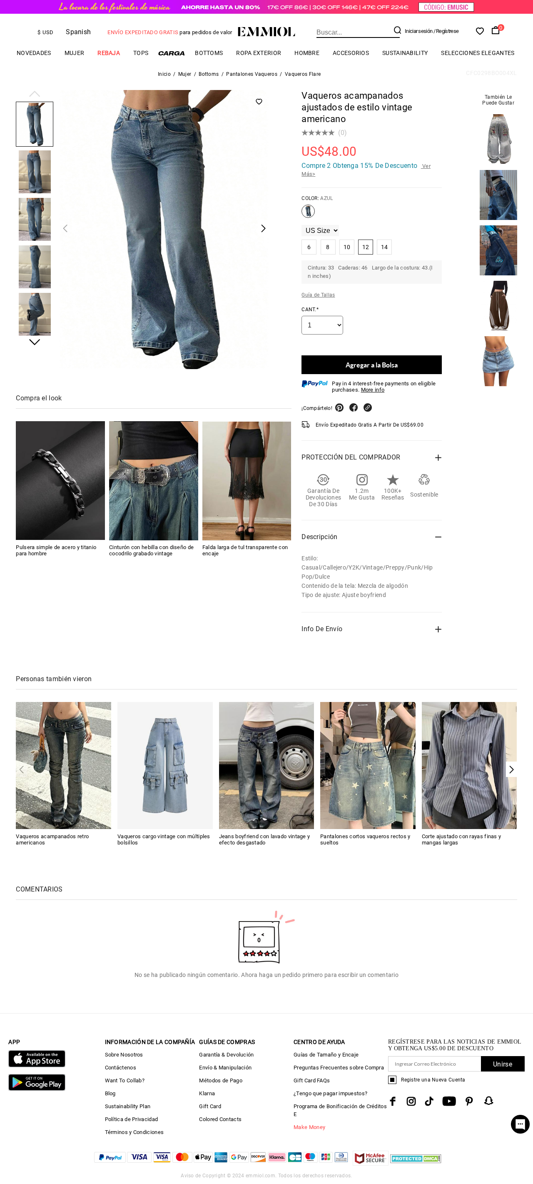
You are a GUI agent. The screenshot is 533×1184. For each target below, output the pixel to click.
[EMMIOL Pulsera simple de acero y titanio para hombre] (60, 481)
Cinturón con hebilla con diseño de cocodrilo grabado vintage (151, 551)
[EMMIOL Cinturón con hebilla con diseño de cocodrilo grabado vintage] (153, 481)
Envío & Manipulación (225, 1067)
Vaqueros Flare (303, 74)
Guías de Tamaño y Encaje (326, 1055)
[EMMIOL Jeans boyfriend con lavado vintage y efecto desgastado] (266, 765)
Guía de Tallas (318, 295)
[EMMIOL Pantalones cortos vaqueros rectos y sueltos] (368, 765)
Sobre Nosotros (124, 1055)
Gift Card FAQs (312, 1080)
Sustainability (405, 53)
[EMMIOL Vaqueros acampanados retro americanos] (63, 765)
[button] (34, 94)
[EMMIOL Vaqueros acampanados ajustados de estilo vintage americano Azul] (308, 214)
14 (384, 247)
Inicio (164, 74)
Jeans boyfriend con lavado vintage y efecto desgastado (264, 839)
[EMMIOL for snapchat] (488, 1100)
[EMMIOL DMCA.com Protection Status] (415, 1163)
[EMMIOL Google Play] (36, 1089)
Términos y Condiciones (134, 1132)
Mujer (75, 53)
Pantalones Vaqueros (251, 74)
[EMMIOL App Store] (36, 1065)
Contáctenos (120, 1067)
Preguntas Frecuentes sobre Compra (339, 1067)
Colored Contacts (220, 1119)
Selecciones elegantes (477, 53)
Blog (110, 1093)
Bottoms (209, 53)
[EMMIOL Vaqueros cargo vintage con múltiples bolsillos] (165, 765)
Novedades (34, 53)
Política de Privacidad (131, 1119)
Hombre (306, 53)
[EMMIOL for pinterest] (469, 1101)
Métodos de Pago (220, 1080)
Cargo (171, 53)
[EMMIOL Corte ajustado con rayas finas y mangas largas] (469, 765)
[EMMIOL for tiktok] (429, 1101)
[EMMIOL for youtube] (449, 1101)
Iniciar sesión (418, 31)
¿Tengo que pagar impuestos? (330, 1093)
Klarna (207, 1093)
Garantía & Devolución (226, 1055)
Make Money (309, 1127)
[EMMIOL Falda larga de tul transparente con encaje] (246, 481)
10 (347, 247)
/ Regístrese (446, 31)
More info (373, 390)
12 (365, 247)
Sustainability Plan (128, 1106)
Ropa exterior (258, 53)
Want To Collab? (125, 1080)
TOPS (140, 53)
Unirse (502, 1064)
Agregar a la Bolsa (372, 365)
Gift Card (210, 1106)
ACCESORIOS (351, 53)
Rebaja (108, 53)
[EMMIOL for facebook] (392, 1101)
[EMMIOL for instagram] (411, 1101)
